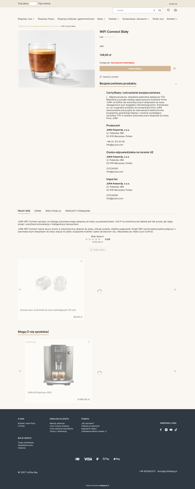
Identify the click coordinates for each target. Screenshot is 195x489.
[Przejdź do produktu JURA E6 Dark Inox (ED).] (58, 365)
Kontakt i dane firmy (26, 423)
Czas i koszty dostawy (59, 426)
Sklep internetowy (96, 485)
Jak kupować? (87, 423)
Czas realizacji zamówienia (61, 428)
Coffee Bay (22, 26)
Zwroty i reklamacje (58, 431)
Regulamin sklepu (89, 428)
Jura (101, 46)
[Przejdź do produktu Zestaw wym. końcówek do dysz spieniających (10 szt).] (51, 283)
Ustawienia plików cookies (93, 431)
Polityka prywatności (90, 426)
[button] (159, 10)
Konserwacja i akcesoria (38, 26)
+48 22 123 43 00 (115, 141)
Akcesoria (54, 26)
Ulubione (21, 448)
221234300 (112, 168)
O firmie (21, 426)
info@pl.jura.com (114, 144)
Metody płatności (57, 423)
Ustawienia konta (25, 445)
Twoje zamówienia (26, 442)
